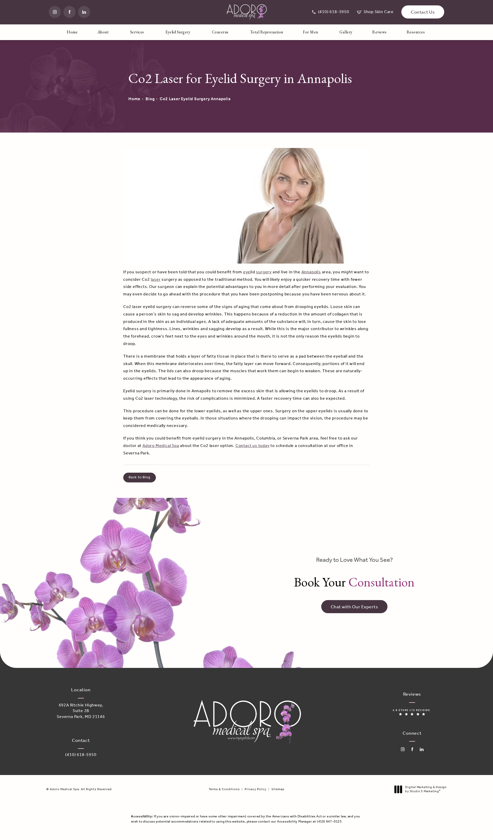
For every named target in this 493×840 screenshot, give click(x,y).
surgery (264, 272)
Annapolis (311, 272)
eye (246, 272)
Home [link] (72, 32)
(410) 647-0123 (329, 821)
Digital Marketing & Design (426, 789)
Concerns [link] (220, 32)
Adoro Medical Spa (161, 446)
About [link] (103, 32)
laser (155, 280)
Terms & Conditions (224, 789)
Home (134, 99)
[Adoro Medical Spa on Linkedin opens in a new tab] (84, 11)
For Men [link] (310, 32)
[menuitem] (55, 12)
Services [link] (137, 32)
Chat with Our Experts (354, 607)
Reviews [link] (379, 32)
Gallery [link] (346, 32)
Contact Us (423, 12)
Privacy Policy (256, 789)
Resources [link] (416, 32)
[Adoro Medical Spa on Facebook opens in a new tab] (69, 11)
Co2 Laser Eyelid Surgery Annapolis (195, 99)
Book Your (354, 573)
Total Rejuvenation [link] (266, 32)
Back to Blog (139, 477)
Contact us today (252, 446)
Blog (150, 99)
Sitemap (278, 789)
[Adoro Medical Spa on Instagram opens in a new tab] (54, 11)
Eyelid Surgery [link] (177, 32)
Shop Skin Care (375, 12)
